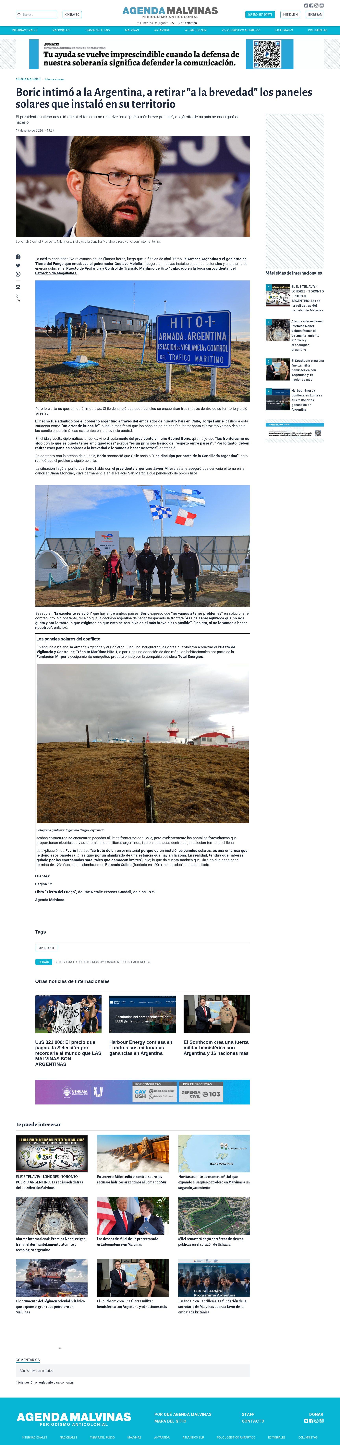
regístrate (45, 1382)
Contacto (253, 1421)
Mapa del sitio (170, 1421)
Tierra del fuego (97, 30)
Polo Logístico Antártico (241, 30)
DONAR (44, 962)
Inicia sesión (25, 1382)
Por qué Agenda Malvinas (183, 1414)
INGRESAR (315, 14)
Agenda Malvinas (28, 79)
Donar (316, 1414)
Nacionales (61, 30)
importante (46, 948)
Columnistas (318, 30)
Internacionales (24, 30)
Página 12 (43, 884)
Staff (248, 1414)
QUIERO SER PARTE (260, 14)
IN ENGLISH (290, 14)
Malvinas (132, 30)
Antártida (162, 30)
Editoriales (284, 30)
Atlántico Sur (196, 30)
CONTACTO (72, 14)
